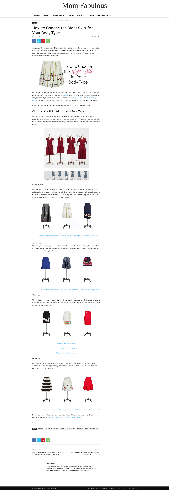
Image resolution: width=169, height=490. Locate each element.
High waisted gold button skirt (66, 353)
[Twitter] (39, 41)
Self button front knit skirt (50, 290)
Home (34, 20)
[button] (134, 15)
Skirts (86, 428)
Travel (91, 15)
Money (71, 15)
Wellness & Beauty (104, 15)
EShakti (62, 428)
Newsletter (112, 488)
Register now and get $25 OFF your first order (65, 417)
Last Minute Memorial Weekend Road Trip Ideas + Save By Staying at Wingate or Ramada (47, 453)
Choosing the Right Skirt (51, 428)
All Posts (39, 20)
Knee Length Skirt (70, 428)
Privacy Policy (90, 488)
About (98, 488)
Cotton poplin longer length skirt (72, 236)
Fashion (37, 15)
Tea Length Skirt (94, 428)
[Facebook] (34, 41)
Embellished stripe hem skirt (67, 348)
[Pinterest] (43, 41)
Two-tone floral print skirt (69, 290)
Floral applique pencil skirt (66, 343)
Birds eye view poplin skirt (68, 410)
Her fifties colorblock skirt (49, 410)
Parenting (80, 15)
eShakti (66, 95)
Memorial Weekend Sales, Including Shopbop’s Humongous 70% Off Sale (85, 453)
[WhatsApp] (48, 41)
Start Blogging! (133, 488)
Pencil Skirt (80, 428)
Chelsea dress (78, 98)
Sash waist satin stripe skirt (89, 290)
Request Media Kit (122, 488)
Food (46, 15)
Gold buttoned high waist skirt (89, 410)
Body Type (40, 428)
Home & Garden (58, 15)
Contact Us (104, 488)
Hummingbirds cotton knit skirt (49, 236)
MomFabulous (38, 36)
